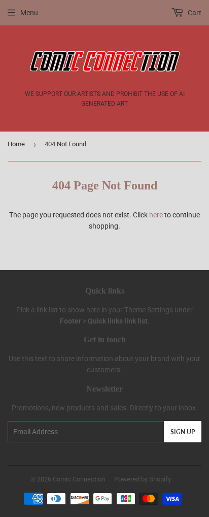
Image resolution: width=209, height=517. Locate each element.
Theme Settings (148, 310)
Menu (29, 13)
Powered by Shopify (142, 479)
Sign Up (182, 432)
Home (16, 144)
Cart (193, 13)
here (156, 215)
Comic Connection (79, 479)
